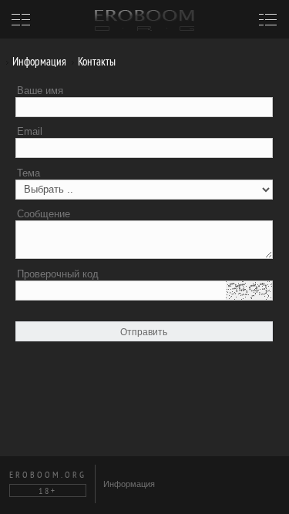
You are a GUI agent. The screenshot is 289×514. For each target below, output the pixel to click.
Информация (38, 61)
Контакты (96, 61)
